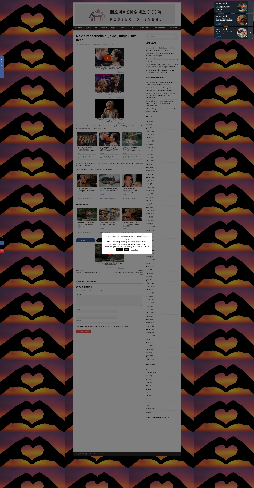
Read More (134, 250)
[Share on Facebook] (2, 243)
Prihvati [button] (119, 250)
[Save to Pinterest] (2, 251)
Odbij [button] (126, 250)
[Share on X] (2, 247)
